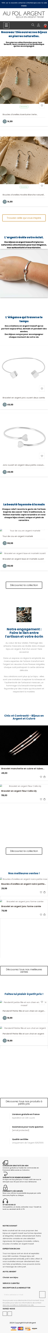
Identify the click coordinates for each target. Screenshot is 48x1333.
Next (44, 919)
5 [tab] (14, 212)
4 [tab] (12, 212)
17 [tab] (44, 1092)
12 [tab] (33, 212)
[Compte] (38, 25)
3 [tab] (9, 212)
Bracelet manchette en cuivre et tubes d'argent (22, 768)
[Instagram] (10, 1314)
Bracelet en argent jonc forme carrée (21, 906)
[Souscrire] (42, 1294)
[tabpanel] (24, 900)
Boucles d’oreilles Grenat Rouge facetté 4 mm (23, 194)
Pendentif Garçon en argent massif (20, 1036)
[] (4, 121)
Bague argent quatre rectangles (19, 536)
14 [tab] (38, 212)
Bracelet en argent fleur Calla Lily (19, 791)
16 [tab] (44, 212)
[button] (24, 218)
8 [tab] (22, 212)
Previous (4, 919)
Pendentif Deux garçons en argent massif (23, 1010)
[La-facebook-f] (5, 1314)
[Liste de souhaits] (42, 105)
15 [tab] (41, 212)
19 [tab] (22, 1096)
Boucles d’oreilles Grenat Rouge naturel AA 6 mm (24, 114)
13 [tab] (36, 212)
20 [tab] (25, 1096)
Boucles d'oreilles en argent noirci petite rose (22, 884)
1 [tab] (4, 212)
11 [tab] (30, 212)
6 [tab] (17, 212)
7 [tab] (20, 212)
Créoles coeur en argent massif (18, 397)
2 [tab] (6, 212)
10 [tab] (28, 212)
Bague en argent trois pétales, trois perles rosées (23, 465)
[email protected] (20, 1130)
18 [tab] (46, 1092)
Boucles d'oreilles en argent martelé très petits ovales (23, 562)
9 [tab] (25, 212)
